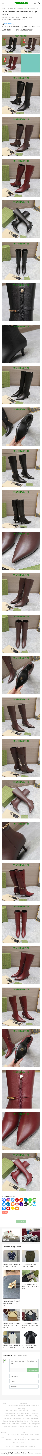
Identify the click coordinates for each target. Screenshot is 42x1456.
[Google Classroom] (8, 1208)
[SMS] (30, 1204)
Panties (5, 1421)
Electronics (34, 1413)
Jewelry (35, 1416)
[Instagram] (8, 1200)
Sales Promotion (35, 1434)
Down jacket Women (23, 1413)
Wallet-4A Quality (24, 1405)
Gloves (13, 1416)
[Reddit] (21, 1200)
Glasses (6, 1416)
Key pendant (8, 1418)
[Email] (34, 1200)
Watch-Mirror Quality (31, 1426)
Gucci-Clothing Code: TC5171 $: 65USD (11, 1346)
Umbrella (7, 1426)
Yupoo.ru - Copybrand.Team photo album (22, 8)
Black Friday (24, 1434)
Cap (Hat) (26, 1410)
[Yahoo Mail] (21, 1204)
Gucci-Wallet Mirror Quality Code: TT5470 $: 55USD (30, 1286)
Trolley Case (36, 1424)
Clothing (33, 1410)
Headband (19, 1416)
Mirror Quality (21, 1408)
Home (4, 1403)
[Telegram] (4, 1204)
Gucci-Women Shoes (14, 19)
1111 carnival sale (13, 1434)
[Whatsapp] (30, 1200)
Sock (17, 1424)
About (27, 1443)
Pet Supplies (35, 1421)
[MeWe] (26, 1200)
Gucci (5, 1212)
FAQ (2, 1437)
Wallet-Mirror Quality (17, 1426)
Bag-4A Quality (13, 1405)
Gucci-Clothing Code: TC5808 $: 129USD (11, 1265)
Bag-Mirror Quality (11, 1410)
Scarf (13, 1424)
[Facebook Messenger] (4, 1208)
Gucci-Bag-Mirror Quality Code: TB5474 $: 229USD (11, 1325)
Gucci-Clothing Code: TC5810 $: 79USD (30, 1265)
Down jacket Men (10, 1413)
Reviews (15, 1443)
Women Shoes (21, 1429)
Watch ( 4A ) (35, 1405)
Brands (3, 1432)
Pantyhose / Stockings (16, 1421)
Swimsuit (23, 1424)
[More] (17, 1208)
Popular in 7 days (11, 1439)
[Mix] (13, 1204)
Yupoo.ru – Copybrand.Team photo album (23, 1446)
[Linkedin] (8, 1204)
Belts (20, 1410)
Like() (21, 1222)
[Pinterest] (17, 1200)
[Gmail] (17, 1204)
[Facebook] (4, 1200)
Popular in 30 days (24, 1439)
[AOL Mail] (26, 1204)
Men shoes (34, 1418)
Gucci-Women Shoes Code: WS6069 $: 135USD (11, 1303)
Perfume (27, 1421)
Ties (29, 1424)
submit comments (33, 1370)
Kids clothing (17, 1418)
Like (23, 1437)
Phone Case (6, 1424)
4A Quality (23, 1403)
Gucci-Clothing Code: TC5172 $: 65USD (30, 1346)
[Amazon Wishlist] (13, 1208)
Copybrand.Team (26, 17)
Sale (24, 1432)
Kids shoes (26, 1418)
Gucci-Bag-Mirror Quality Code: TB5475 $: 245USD (30, 1325)
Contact (21, 1443)
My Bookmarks (35, 1439)
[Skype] (34, 1204)
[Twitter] (13, 1200)
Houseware (28, 1416)
